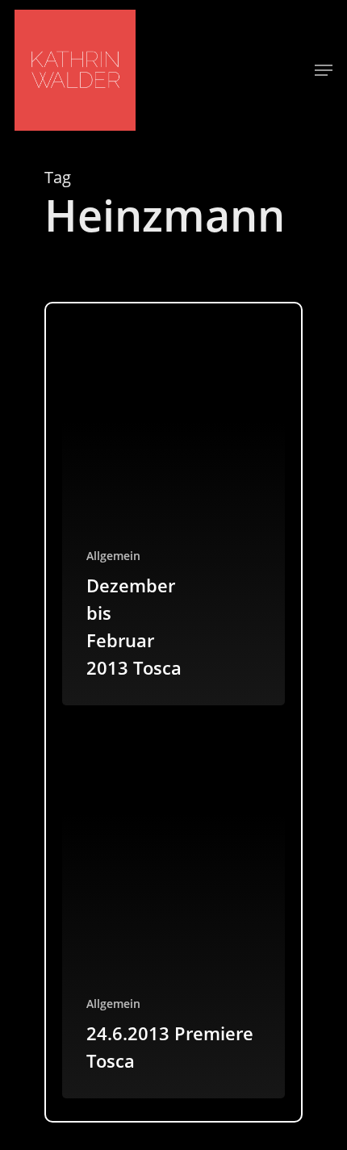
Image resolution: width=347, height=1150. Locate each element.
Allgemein (113, 555)
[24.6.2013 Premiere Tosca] (173, 908)
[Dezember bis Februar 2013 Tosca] (173, 515)
